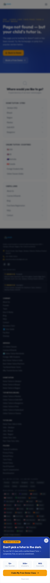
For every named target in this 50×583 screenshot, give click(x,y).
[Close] (46, 540)
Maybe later (25, 579)
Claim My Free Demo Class (23, 573)
